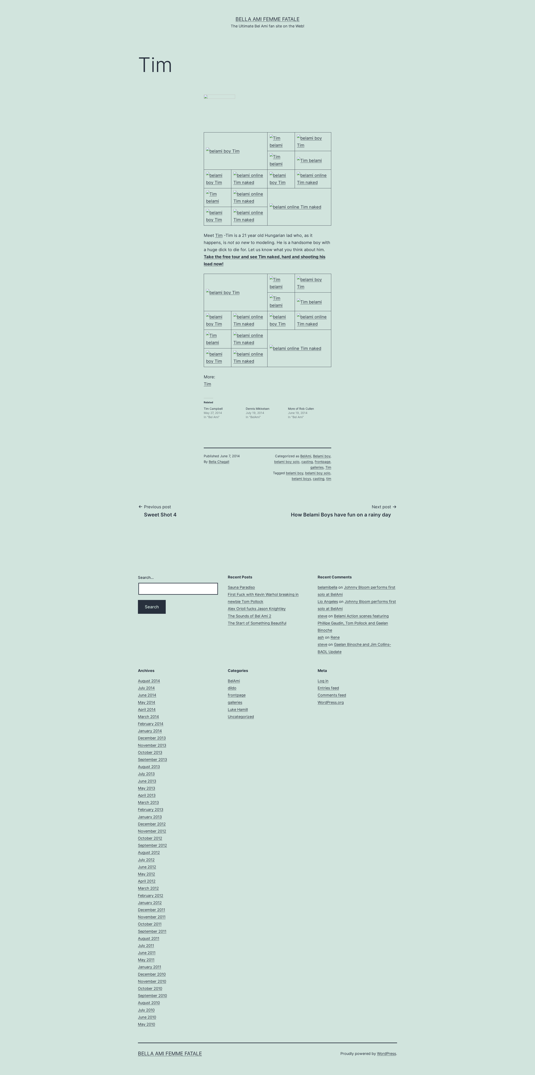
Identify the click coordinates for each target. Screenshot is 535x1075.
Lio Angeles (328, 601)
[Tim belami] (281, 141)
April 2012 (146, 881)
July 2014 (146, 688)
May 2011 (146, 960)
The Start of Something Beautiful (257, 623)
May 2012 (146, 874)
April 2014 (147, 709)
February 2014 (150, 724)
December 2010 (152, 974)
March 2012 (148, 888)
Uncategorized (241, 716)
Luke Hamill (238, 709)
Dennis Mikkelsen (257, 408)
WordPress (386, 1053)
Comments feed (332, 695)
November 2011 (152, 917)
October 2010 (150, 988)
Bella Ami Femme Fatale (267, 19)
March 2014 (148, 716)
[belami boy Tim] (222, 150)
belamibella (327, 587)
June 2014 (147, 695)
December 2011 (151, 910)
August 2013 (149, 766)
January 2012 (150, 902)
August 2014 (149, 681)
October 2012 (150, 838)
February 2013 (150, 809)
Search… (146, 577)
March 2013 (148, 802)
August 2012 (149, 852)
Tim (219, 235)
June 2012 (147, 867)
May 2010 (146, 1024)
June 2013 (147, 781)
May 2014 (146, 702)
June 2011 (146, 952)
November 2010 (152, 981)
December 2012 (152, 824)
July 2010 (146, 1010)
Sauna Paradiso (241, 587)
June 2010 (147, 1017)
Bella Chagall (219, 462)
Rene (335, 637)
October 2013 (150, 752)
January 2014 (150, 731)
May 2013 (146, 788)
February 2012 (150, 895)
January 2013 (150, 817)
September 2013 (152, 759)
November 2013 (152, 745)
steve (322, 616)
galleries (317, 467)
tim (328, 478)
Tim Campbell (213, 408)
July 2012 (146, 860)
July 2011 (146, 945)
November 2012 (152, 831)
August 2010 (149, 1003)
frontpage (322, 462)
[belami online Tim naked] (249, 178)
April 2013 (146, 795)
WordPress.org (331, 702)
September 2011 (152, 931)
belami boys (301, 478)
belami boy (294, 473)
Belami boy (321, 456)
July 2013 (146, 774)
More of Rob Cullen (301, 408)
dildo (232, 688)
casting (307, 462)
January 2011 (149, 967)
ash (321, 637)
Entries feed (328, 688)
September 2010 (152, 995)
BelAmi (305, 456)
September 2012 (152, 845)
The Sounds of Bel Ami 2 (249, 616)
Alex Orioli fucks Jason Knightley (257, 608)
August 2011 (148, 938)
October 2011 (150, 924)
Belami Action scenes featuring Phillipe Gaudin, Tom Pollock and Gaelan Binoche (353, 623)
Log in (323, 681)
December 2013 (152, 738)
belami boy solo (286, 462)
